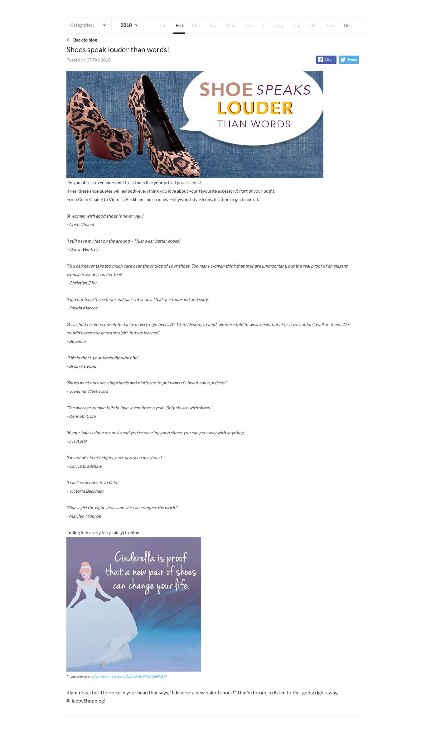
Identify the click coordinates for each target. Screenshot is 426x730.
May (230, 25)
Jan (163, 25)
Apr (213, 25)
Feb (179, 25)
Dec (348, 25)
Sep (296, 25)
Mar (196, 25)
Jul (264, 25)
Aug (280, 25)
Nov (330, 25)
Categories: (82, 25)
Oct (313, 25)
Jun (248, 25)
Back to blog (85, 39)
